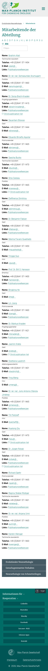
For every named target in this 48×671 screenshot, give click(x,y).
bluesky (24, 616)
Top (42, 591)
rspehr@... (13, 483)
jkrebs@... (13, 351)
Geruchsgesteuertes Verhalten (20, 568)
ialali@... (13, 66)
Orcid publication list (13, 114)
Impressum (12, 660)
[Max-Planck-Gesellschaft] (12, 652)
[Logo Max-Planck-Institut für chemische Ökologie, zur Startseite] (19, 8)
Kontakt (24, 641)
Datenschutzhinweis (32, 660)
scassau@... (14, 188)
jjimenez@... (14, 405)
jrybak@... (13, 459)
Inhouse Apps (24, 635)
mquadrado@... (16, 249)
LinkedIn (24, 604)
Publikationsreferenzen (18, 69)
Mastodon (24, 610)
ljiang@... (13, 313)
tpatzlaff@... (14, 422)
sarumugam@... (16, 86)
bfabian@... (14, 229)
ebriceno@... (14, 147)
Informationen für (13, 594)
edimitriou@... (15, 209)
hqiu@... (12, 439)
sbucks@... (14, 168)
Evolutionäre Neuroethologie (19, 562)
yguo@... (13, 263)
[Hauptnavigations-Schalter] (43, 8)
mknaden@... (15, 334)
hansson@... (14, 280)
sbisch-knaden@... (17, 107)
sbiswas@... (14, 130)
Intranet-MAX (24, 629)
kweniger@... (14, 544)
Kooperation (9, 598)
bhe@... (12, 297)
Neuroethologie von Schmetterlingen (23, 574)
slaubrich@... (15, 371)
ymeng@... (14, 385)
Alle (6, 44)
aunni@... (13, 524)
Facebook (24, 622)
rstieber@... (14, 503)
